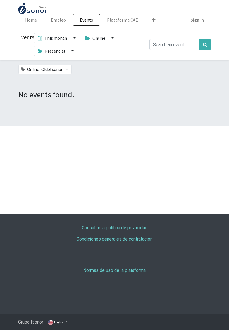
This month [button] (56, 38)
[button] (154, 20)
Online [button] (99, 38)
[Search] (205, 44)
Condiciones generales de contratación (114, 239)
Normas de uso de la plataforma (114, 270)
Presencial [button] (55, 51)
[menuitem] (31, 20)
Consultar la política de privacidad (114, 227)
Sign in (197, 20)
